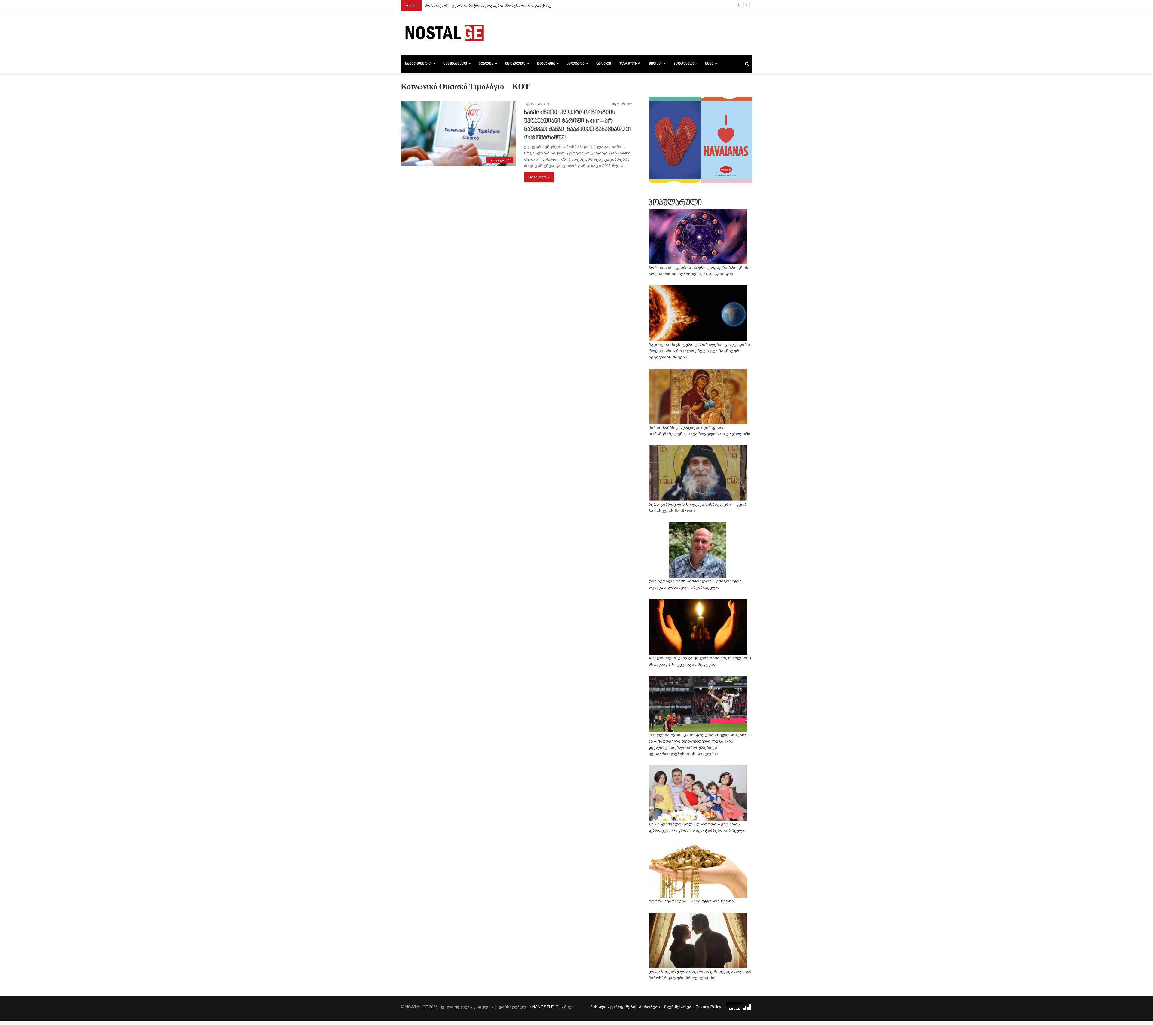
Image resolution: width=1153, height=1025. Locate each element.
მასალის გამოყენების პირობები (625, 1007)
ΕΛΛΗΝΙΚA (629, 63)
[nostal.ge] (444, 33)
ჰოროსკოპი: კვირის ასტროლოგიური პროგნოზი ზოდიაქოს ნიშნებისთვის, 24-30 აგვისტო (518, 5)
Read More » (539, 177)
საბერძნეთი (455, 63)
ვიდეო (655, 63)
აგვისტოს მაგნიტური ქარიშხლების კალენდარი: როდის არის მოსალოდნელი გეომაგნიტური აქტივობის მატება (700, 350)
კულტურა (576, 63)
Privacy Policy (708, 1007)
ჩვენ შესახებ (677, 1007)
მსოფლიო (515, 63)
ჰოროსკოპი (685, 63)
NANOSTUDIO (545, 1007)
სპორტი (603, 63)
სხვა (709, 63)
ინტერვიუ (546, 63)
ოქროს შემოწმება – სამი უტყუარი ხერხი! (692, 901)
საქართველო (418, 63)
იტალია (486, 63)
